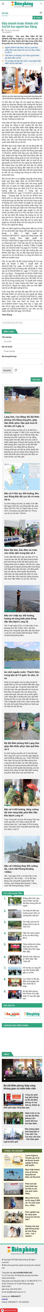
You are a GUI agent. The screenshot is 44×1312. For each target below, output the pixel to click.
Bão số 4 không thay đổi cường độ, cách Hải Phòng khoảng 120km (21, 869)
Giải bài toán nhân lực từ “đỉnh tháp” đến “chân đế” (31, 959)
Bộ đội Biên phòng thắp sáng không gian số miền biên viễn (20, 1087)
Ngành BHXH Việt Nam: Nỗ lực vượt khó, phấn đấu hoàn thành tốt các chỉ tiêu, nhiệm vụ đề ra (22, 50)
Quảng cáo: (11, 1296)
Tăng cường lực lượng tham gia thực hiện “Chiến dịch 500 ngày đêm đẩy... (31, 948)
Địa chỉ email (7, 347)
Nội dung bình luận (9, 356)
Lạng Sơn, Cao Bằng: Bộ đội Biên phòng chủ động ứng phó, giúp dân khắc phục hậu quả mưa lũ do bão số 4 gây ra (21, 421)
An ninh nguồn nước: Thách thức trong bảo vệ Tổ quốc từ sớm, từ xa (21, 675)
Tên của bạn (6, 337)
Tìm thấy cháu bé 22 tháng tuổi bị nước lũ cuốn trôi (31, 924)
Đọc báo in (9, 1005)
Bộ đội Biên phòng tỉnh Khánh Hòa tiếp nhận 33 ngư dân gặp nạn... (31, 995)
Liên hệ (5, 1299)
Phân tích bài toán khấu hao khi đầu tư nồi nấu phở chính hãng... (31, 1189)
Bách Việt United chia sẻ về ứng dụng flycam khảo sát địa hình (32, 1173)
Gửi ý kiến (36, 380)
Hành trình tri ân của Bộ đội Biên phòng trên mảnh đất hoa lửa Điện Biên (32, 1118)
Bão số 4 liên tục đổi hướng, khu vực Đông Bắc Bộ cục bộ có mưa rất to (21, 496)
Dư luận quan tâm (13, 893)
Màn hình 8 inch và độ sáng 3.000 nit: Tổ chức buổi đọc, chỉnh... (32, 1201)
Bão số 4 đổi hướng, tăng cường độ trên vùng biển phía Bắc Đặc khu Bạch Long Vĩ (21, 812)
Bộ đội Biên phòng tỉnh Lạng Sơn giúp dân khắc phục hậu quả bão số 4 (21, 746)
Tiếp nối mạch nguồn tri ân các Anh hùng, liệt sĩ (31, 935)
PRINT (38, 18)
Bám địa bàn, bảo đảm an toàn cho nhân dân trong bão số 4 (20, 551)
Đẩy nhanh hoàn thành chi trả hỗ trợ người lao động (20, 25)
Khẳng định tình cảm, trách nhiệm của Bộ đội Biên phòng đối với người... (32, 902)
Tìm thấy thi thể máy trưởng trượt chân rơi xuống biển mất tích (31, 913)
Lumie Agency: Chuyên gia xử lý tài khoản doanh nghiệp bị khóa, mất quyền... (32, 1160)
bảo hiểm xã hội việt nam (12, 323)
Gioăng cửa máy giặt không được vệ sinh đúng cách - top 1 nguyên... (32, 1231)
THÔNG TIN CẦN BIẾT (13, 1151)
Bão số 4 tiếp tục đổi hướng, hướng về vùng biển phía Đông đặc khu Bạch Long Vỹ (20, 618)
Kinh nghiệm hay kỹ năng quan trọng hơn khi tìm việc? (32, 1215)
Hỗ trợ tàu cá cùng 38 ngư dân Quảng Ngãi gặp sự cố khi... (32, 970)
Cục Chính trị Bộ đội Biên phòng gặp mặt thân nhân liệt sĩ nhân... (31, 982)
